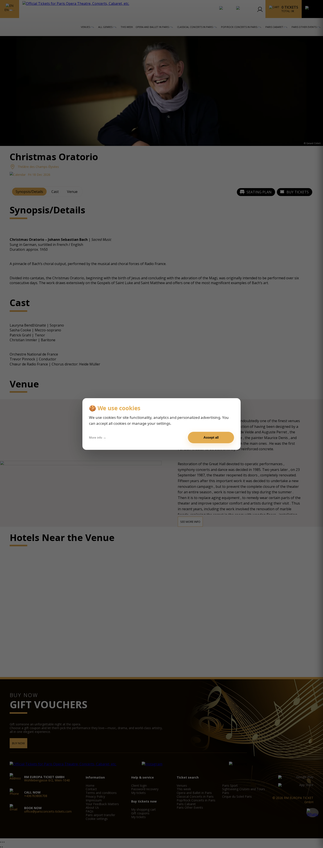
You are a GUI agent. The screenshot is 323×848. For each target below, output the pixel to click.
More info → (97, 437)
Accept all (211, 437)
